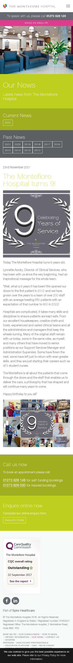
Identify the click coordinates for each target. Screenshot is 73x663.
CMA (34, 646)
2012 (37, 151)
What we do (9, 634)
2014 (18, 151)
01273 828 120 (56, 16)
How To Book (49, 634)
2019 (28, 145)
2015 (8, 151)
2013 (28, 151)
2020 (18, 145)
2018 (37, 145)
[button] (68, 6)
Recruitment (46, 646)
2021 (8, 145)
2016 (57, 145)
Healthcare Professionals (32, 643)
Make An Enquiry (36, 23)
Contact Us (52, 637)
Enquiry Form (14, 520)
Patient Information (17, 637)
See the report (19, 581)
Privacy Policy (49, 655)
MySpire (10, 640)
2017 (47, 145)
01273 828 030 (14, 485)
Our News (37, 637)
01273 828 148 (14, 480)
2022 (8, 123)
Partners (8, 643)
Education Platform (17, 646)
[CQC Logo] (18, 549)
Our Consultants (29, 634)
